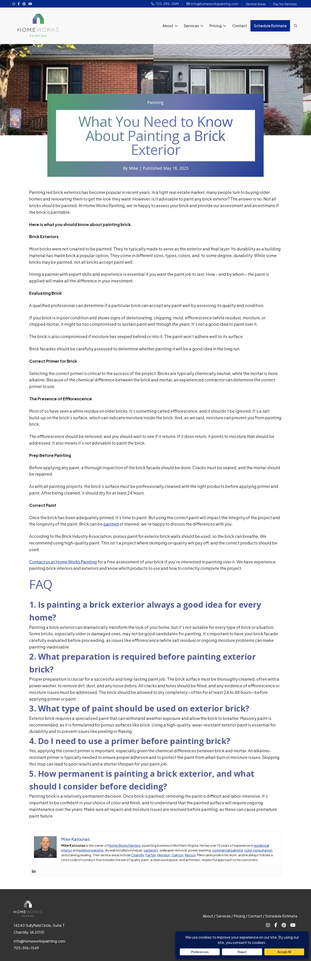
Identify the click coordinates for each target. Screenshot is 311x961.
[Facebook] (19, 4)
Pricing (215, 25)
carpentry (151, 850)
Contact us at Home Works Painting (63, 561)
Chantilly (137, 855)
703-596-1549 (167, 3)
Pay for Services (285, 3)
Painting (155, 102)
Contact (239, 25)
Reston (190, 855)
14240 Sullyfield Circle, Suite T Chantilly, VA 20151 (39, 929)
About (167, 25)
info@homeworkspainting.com (214, 3)
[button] (176, 26)
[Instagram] (13, 4)
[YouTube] (30, 4)
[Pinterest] (24, 4)
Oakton (178, 855)
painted (111, 523)
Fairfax (150, 855)
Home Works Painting (124, 845)
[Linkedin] (34, 871)
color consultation (258, 850)
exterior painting (91, 850)
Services (191, 25)
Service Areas (256, 3)
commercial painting (227, 850)
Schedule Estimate (270, 25)
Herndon (163, 855)
